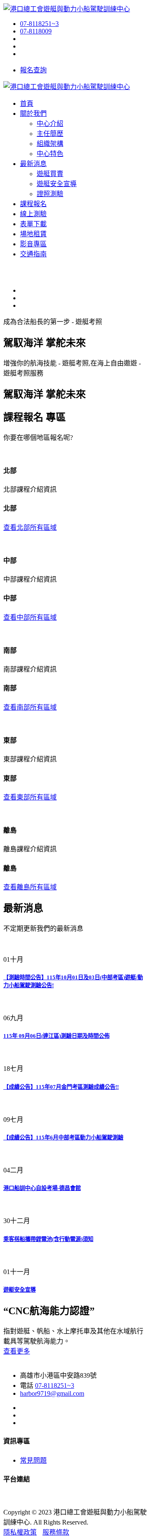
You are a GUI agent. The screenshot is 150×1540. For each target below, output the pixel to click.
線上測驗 (33, 213)
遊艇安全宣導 (57, 183)
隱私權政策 (20, 1532)
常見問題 (33, 1460)
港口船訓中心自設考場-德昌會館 (42, 1188)
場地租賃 (33, 234)
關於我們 (33, 113)
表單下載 (33, 223)
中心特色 (50, 153)
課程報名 (33, 203)
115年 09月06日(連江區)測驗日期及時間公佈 (56, 1036)
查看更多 (16, 1351)
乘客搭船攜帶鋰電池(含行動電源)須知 (48, 1239)
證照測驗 (50, 193)
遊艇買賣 (50, 173)
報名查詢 (33, 70)
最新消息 (33, 163)
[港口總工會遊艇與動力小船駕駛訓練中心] (66, 9)
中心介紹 (50, 123)
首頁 (26, 103)
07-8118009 (36, 31)
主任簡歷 (50, 133)
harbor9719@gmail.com (52, 1393)
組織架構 (50, 143)
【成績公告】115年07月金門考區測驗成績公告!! (61, 1087)
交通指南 (33, 254)
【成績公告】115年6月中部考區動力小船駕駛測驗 (63, 1137)
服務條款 (55, 1532)
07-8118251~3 (39, 23)
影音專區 (33, 244)
